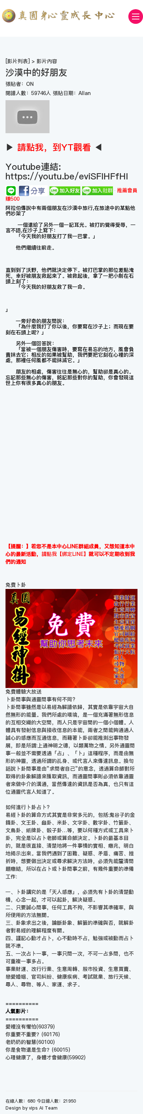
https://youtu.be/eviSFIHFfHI (67, 176)
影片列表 (17, 61)
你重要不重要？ (23, 1034)
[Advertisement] (71, 464)
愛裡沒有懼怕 (21, 1026)
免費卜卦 (16, 585)
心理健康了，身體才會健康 (36, 1057)
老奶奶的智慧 (21, 1042)
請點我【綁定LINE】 (65, 554)
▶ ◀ (54, 147)
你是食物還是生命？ (29, 1049)
